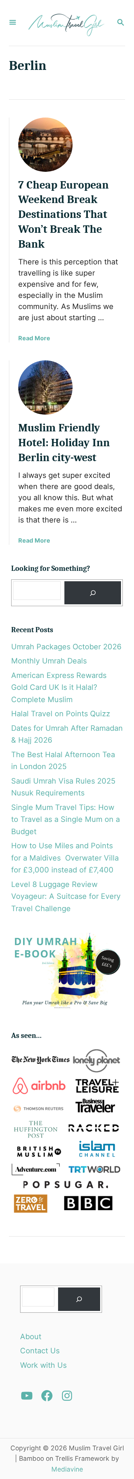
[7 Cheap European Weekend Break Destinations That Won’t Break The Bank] (45, 145)
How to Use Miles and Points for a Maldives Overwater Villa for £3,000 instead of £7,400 (65, 857)
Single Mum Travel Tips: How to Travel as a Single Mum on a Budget (65, 819)
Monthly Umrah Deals (49, 660)
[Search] (92, 593)
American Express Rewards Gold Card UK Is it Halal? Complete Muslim (58, 687)
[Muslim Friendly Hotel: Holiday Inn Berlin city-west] (45, 387)
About (30, 1336)
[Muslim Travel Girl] (66, 23)
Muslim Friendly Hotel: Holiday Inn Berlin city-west (64, 442)
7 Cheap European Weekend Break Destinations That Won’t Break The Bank (63, 215)
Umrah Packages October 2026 (66, 646)
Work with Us (43, 1365)
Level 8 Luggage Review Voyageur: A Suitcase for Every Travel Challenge (66, 896)
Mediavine (67, 1469)
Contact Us (40, 1350)
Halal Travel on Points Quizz (60, 713)
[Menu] (12, 22)
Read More (34, 338)
